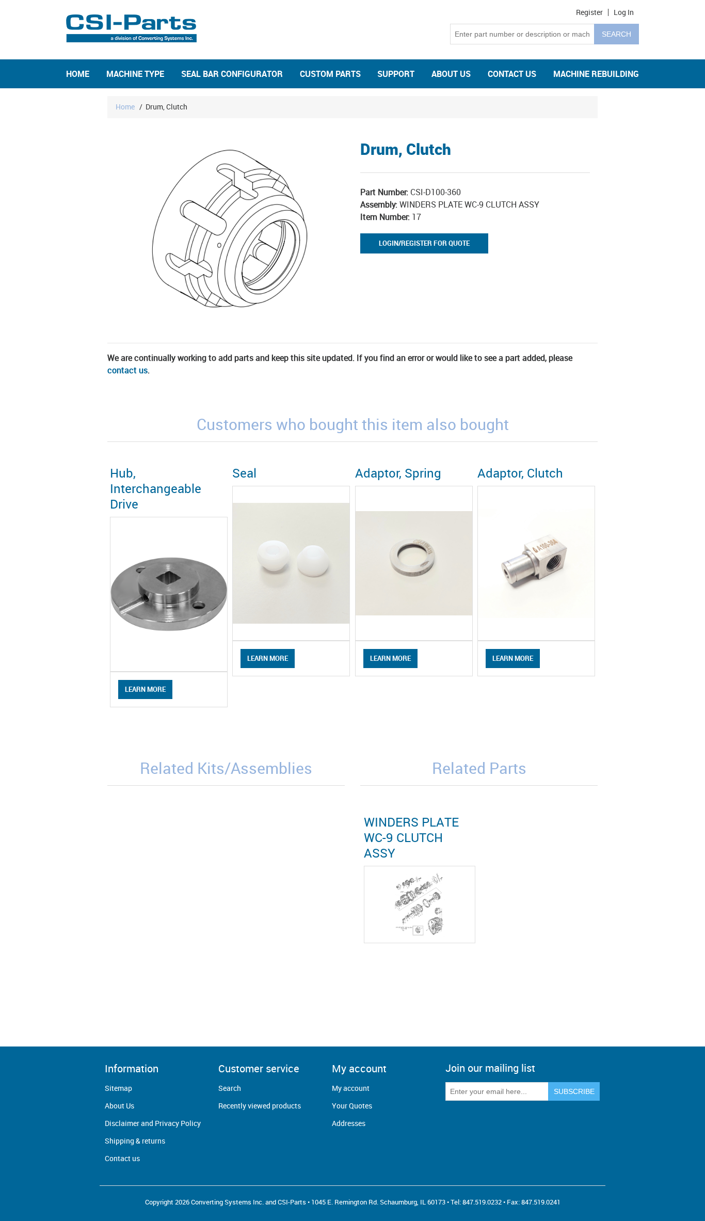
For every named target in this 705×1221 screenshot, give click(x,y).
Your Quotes (352, 1106)
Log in (624, 12)
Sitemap (118, 1088)
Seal (244, 473)
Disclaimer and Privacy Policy (153, 1123)
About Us (119, 1106)
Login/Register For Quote (424, 243)
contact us (127, 370)
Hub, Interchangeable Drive (155, 488)
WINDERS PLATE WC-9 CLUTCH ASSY (411, 837)
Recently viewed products (259, 1106)
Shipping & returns (135, 1141)
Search (229, 1088)
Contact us (122, 1158)
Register (589, 12)
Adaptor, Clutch (520, 473)
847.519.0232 (482, 1202)
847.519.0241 (540, 1202)
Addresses (348, 1123)
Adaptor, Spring (398, 473)
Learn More (145, 689)
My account (351, 1088)
